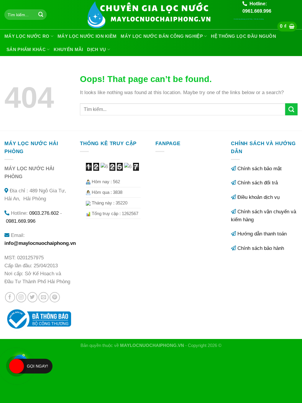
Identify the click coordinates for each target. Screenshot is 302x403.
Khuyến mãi (68, 49)
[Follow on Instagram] (21, 297)
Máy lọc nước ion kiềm (87, 36)
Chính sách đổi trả (257, 183)
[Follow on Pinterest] (55, 297)
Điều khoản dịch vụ (258, 197)
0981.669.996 (20, 221)
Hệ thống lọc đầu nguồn (243, 36)
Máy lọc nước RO (27, 36)
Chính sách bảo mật (259, 168)
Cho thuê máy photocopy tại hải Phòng (243, 19)
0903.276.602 (44, 213)
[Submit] (41, 14)
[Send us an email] (43, 297)
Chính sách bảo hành (260, 248)
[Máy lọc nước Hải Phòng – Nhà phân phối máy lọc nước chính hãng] (151, 15)
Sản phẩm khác (26, 49)
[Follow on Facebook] (10, 297)
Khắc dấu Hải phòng (259, 19)
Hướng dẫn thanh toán (262, 234)
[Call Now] (16, 366)
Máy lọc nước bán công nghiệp (162, 36)
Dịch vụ (96, 49)
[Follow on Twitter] (32, 297)
